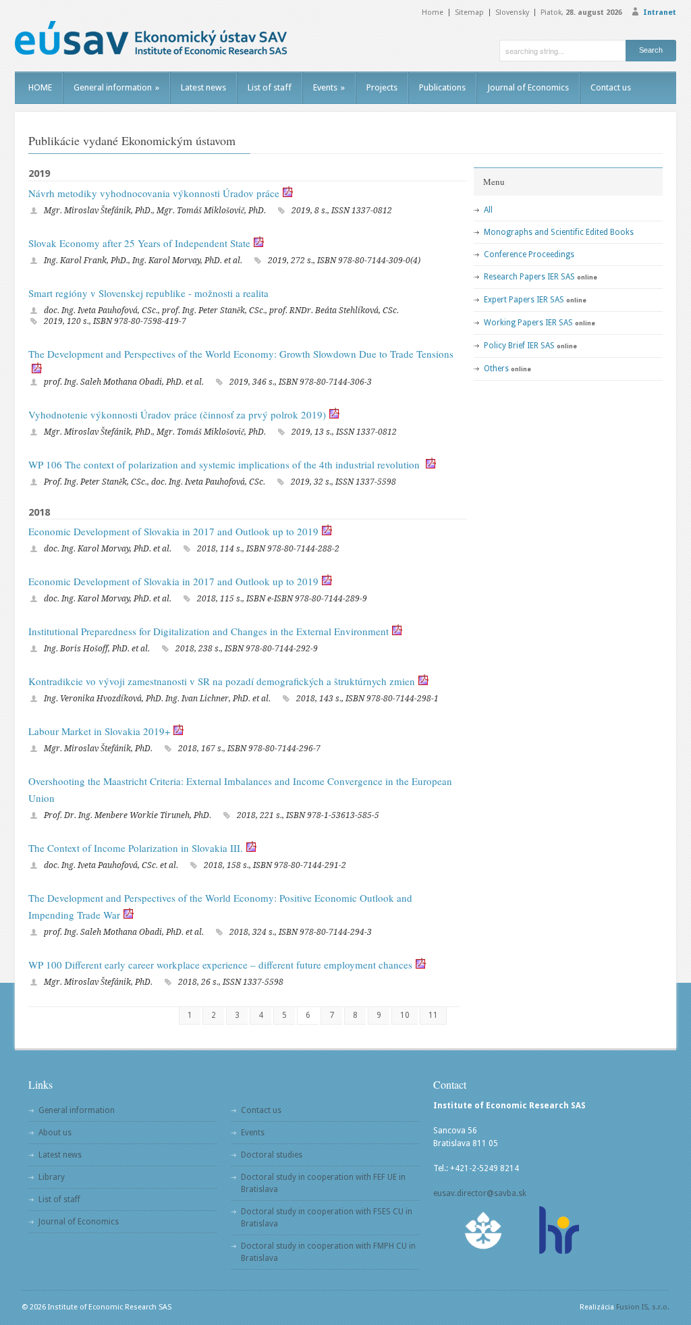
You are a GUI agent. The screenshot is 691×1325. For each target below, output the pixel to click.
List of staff (270, 87)
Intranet (659, 12)
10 (405, 1015)
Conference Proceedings (529, 254)
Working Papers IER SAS (528, 322)
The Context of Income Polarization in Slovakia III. (135, 848)
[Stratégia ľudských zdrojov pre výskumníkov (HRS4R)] (558, 1230)
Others (496, 368)
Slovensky (512, 12)
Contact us (610, 87)
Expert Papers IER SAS (524, 299)
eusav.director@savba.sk (479, 1193)
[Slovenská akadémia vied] (483, 1230)
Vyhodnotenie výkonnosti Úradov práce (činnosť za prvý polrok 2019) (177, 414)
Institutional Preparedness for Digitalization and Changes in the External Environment (208, 631)
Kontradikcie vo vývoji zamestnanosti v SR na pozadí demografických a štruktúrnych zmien (221, 681)
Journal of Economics (528, 87)
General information (116, 87)
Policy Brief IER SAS (519, 345)
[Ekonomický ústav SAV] (151, 38)
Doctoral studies (271, 1155)
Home (432, 12)
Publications (442, 87)
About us (55, 1132)
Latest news (203, 87)
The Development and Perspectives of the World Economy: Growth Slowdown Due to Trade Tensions (240, 353)
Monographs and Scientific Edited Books (559, 232)
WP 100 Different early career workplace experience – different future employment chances (220, 964)
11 (433, 1015)
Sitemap (469, 12)
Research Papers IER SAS (529, 276)
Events (329, 87)
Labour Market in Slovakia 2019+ (99, 731)
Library (51, 1177)
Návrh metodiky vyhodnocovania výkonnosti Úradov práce (153, 193)
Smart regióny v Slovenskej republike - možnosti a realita (148, 293)
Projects (381, 87)
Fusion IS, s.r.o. (642, 1307)
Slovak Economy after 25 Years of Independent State (139, 243)
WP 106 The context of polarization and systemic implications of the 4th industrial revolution (225, 464)
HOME (40, 87)
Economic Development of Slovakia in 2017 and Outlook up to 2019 (173, 531)
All (488, 210)
